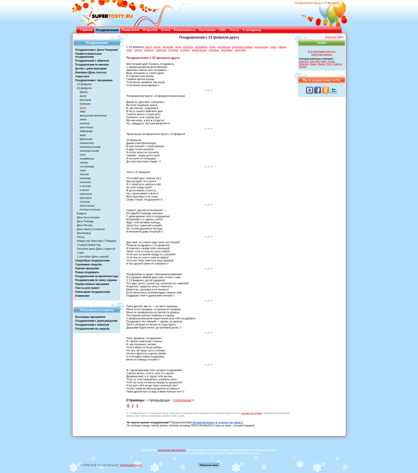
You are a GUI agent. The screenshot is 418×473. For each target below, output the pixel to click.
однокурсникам (89, 150)
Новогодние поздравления (92, 291)
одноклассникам (90, 146)
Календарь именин (321, 54)
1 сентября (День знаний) (93, 256)
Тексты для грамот (87, 288)
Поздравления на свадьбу (92, 328)
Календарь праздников (90, 316)
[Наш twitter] (333, 90)
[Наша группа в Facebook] (317, 90)
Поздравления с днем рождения (96, 320)
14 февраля (84, 84)
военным (85, 99)
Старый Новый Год (89, 244)
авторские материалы (171, 450)
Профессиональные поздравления (88, 55)
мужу (83, 135)
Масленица (84, 233)
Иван (323, 61)
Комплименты (185, 30)
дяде (83, 111)
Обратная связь (209, 465)
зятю (83, 119)
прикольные (87, 205)
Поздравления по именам (92, 64)
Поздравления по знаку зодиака (96, 280)
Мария (321, 64)
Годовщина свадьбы (88, 264)
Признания (207, 30)
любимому (86, 131)
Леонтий (303, 64)
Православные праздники (92, 284)
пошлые (85, 201)
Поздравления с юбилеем (92, 60)
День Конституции (88, 217)
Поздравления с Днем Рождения (96, 49)
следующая (182, 400)
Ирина (331, 61)
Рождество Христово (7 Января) (96, 240)
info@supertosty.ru (131, 465)
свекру (84, 162)
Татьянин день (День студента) (96, 248)
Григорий (314, 61)
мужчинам (86, 139)
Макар (313, 64)
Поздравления (107, 30)
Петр (329, 64)
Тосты (234, 30)
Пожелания (130, 30)
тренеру (85, 178)
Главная (86, 30)
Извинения (82, 295)
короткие (86, 193)
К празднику (252, 30)
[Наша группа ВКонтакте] (309, 90)
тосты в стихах (90, 209)
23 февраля (84, 88)
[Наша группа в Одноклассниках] (325, 90)
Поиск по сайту (334, 37)
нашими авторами (251, 413)
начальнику (87, 143)
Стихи (165, 30)
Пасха (80, 237)
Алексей (303, 61)
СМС (222, 30)
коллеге (85, 123)
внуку (83, 96)
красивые (86, 197)
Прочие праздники (87, 268)
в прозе (84, 190)
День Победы (85, 221)
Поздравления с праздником (94, 80)
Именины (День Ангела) (90, 72)
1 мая (80, 252)
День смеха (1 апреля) (91, 229)
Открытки (150, 30)
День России (84, 225)
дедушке (85, 103)
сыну (83, 170)
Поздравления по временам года (96, 276)
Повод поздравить (87, 272)
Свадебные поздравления (92, 260)
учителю (85, 182)
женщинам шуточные (93, 115)
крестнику (86, 127)
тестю (84, 174)
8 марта (82, 213)
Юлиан (303, 66)
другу (83, 107)
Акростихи (82, 76)
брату (84, 92)
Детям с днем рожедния (91, 68)
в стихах (85, 186)
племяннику (87, 158)
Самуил (337, 64)
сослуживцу (87, 166)
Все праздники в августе (321, 51)
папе (83, 154)
